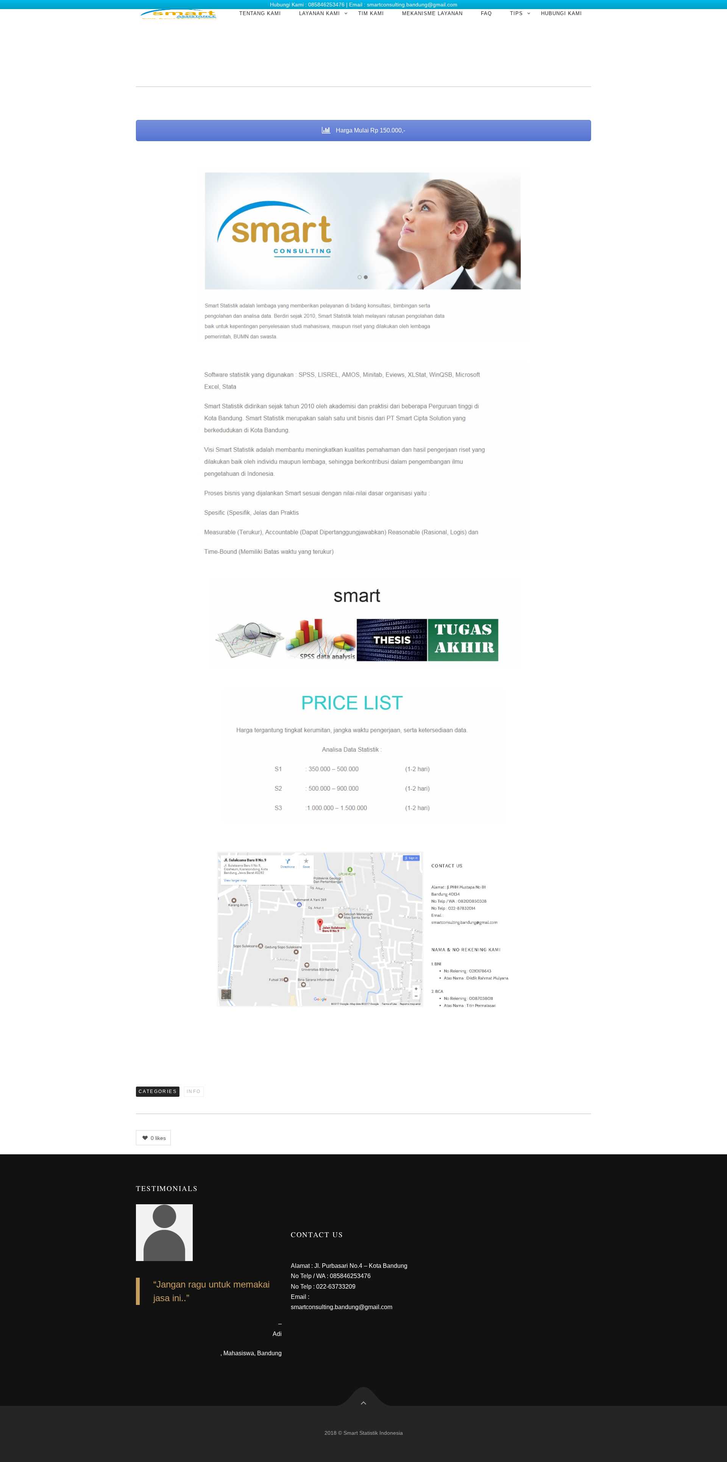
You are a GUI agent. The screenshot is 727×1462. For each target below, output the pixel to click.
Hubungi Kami (561, 13)
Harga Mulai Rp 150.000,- (369, 130)
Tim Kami (371, 13)
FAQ (486, 13)
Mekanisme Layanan (432, 13)
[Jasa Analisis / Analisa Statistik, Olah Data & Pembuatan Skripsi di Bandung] (178, 13)
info (194, 1091)
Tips (516, 13)
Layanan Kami (319, 13)
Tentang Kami (260, 13)
